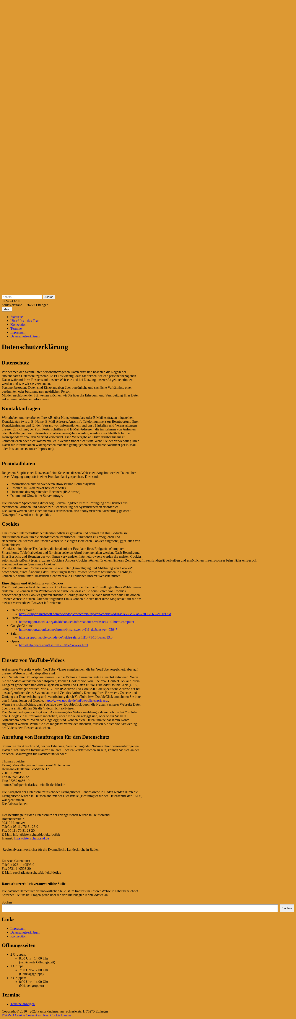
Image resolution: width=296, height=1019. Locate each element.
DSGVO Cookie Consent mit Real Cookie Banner (36, 1015)
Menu (6, 309)
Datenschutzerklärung (25, 336)
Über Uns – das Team (25, 321)
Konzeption (18, 324)
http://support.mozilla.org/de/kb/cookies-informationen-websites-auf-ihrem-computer (76, 622)
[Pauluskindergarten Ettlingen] (148, 292)
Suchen (7, 902)
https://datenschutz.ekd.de (31, 838)
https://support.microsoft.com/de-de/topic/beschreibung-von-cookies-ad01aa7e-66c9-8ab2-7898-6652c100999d (95, 614)
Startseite (16, 317)
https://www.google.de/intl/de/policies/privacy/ (76, 700)
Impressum (17, 332)
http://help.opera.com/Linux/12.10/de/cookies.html (53, 645)
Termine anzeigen (22, 1004)
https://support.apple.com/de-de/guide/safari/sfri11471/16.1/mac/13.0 (65, 637)
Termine (16, 328)
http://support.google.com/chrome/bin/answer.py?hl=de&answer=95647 (68, 629)
